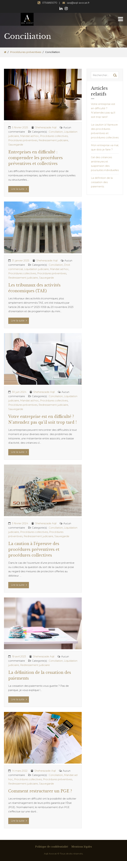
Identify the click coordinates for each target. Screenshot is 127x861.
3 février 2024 (20, 523)
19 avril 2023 (19, 656)
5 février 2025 (20, 127)
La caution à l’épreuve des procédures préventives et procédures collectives (33, 549)
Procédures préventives (25, 52)
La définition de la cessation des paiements (102, 182)
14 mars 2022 (19, 770)
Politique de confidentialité (51, 846)
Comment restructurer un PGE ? (40, 791)
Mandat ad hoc (29, 136)
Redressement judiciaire (53, 140)
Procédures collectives (54, 136)
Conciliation (56, 131)
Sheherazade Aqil (45, 127)
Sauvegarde (15, 144)
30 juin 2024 (19, 391)
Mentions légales (81, 846)
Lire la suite (18, 188)
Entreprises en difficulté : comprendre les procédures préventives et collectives (35, 158)
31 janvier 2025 (20, 260)
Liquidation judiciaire (36, 269)
